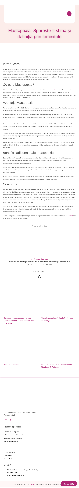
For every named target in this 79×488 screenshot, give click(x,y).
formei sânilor (53, 90)
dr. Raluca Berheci (39, 259)
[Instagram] (10, 420)
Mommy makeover (11, 364)
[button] (69, 13)
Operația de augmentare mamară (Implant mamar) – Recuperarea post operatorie (19, 320)
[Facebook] (6, 420)
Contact (70, 216)
